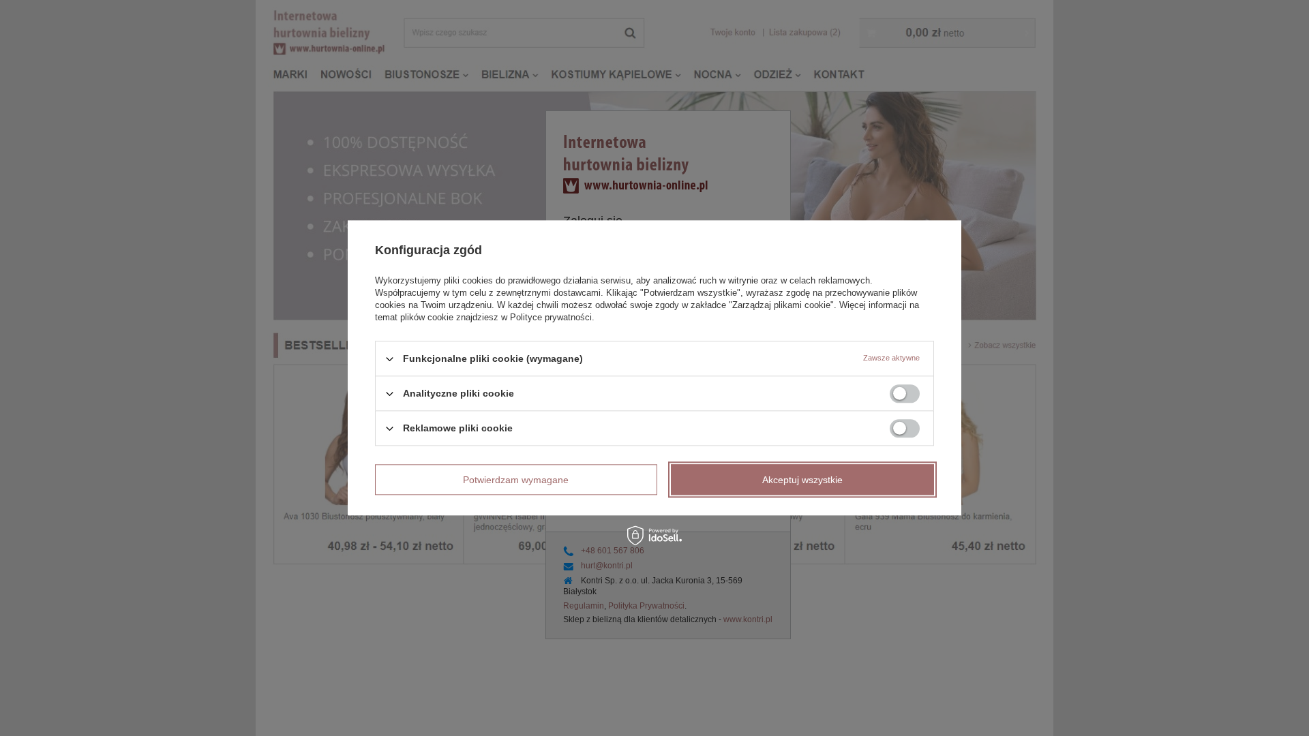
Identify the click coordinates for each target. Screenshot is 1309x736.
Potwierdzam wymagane (516, 479)
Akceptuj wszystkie (802, 479)
